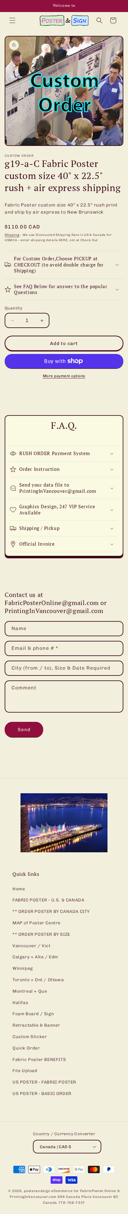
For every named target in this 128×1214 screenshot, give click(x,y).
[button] (12, 20)
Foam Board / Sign (33, 1013)
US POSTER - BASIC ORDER (41, 1093)
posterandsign (37, 1191)
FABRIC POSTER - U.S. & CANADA (48, 900)
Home (18, 889)
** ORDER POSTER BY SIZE (41, 934)
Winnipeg (22, 968)
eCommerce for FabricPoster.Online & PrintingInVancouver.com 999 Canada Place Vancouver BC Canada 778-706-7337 (65, 1196)
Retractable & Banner (36, 1025)
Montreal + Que (29, 991)
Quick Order (26, 1048)
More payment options (64, 376)
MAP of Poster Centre (36, 923)
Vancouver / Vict (31, 945)
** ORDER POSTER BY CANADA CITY (51, 911)
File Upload (24, 1070)
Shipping (12, 235)
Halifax (20, 1002)
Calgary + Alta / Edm (35, 957)
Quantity (13, 308)
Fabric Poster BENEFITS (39, 1059)
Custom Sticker (29, 1036)
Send (24, 729)
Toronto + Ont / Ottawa (38, 979)
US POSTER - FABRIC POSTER (44, 1082)
